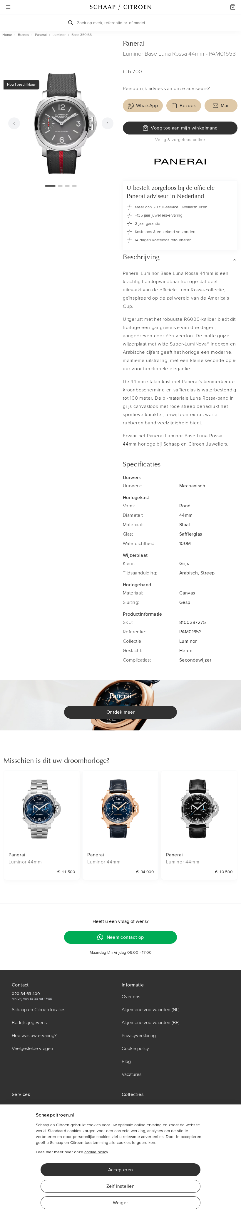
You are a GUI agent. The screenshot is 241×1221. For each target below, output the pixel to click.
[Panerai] (180, 161)
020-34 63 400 (26, 993)
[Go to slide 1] (50, 186)
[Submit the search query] (70, 22)
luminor (59, 35)
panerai (41, 35)
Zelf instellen (120, 1186)
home (7, 35)
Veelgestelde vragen (32, 1048)
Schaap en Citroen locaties (38, 1010)
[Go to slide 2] (60, 186)
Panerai (134, 43)
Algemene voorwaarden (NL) (151, 1010)
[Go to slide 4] (74, 186)
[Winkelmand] (233, 7)
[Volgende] (107, 123)
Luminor (188, 641)
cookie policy (96, 1151)
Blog (126, 1061)
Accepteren (120, 1170)
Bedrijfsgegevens (29, 1023)
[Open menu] (8, 7)
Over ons (131, 997)
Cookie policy (135, 1048)
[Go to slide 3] (67, 186)
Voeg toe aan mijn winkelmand (184, 128)
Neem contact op (125, 937)
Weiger (120, 1203)
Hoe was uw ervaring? (34, 1036)
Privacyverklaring (139, 1036)
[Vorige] (14, 123)
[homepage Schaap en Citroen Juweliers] (120, 7)
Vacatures (131, 1074)
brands (23, 35)
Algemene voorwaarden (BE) (151, 1023)
